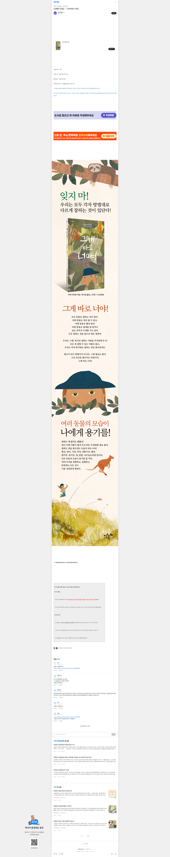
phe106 (59, 689)
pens (58, 713)
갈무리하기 (112, 854)
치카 (58, 702)
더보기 (115, 2)
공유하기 (115, 854)
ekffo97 (59, 675)
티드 (58, 662)
